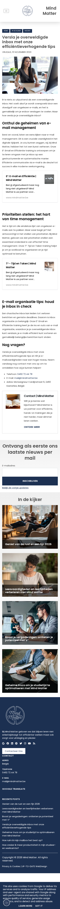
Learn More (25, 906)
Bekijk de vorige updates (15, 487)
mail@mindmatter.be (26, 377)
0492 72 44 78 (24, 374)
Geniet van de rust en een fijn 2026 (21, 803)
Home (6, 31)
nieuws (27, 31)
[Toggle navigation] (6, 11)
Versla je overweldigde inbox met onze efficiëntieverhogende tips (23, 826)
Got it (39, 906)
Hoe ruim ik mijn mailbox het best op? (22, 840)
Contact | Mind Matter (39, 396)
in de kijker (16, 31)
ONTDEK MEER (32, 427)
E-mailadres (8, 465)
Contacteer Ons (14, 751)
